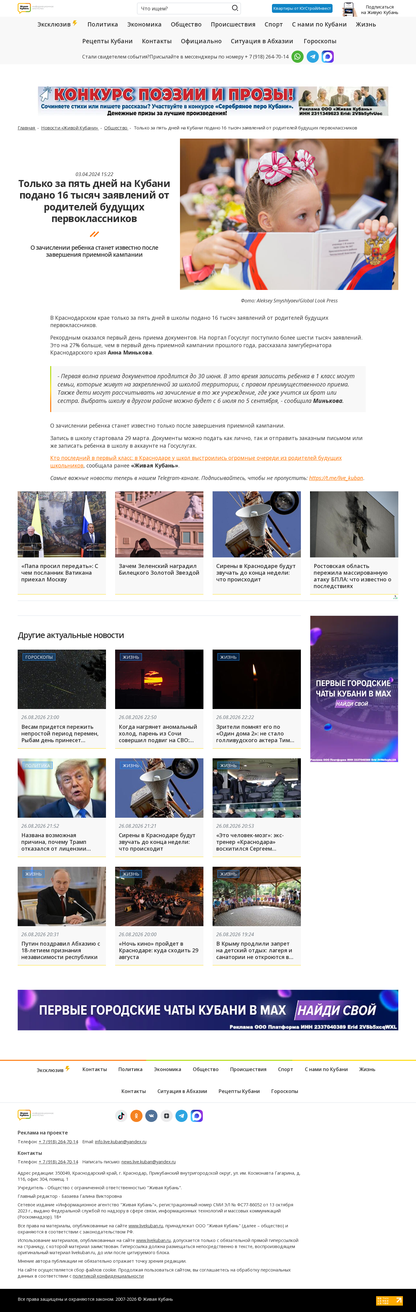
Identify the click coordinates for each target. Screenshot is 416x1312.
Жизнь (366, 24)
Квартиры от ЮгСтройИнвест (302, 8)
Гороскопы (320, 41)
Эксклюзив (54, 24)
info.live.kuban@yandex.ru (120, 1141)
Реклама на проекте (43, 1132)
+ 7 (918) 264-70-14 (58, 1141)
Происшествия (233, 24)
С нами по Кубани (319, 24)
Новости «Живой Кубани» (70, 128)
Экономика (144, 24)
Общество (186, 24)
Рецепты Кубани (107, 41)
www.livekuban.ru (146, 1226)
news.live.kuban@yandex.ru (149, 1162)
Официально (201, 41)
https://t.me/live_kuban (336, 477)
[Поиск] (234, 8)
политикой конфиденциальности (108, 1276)
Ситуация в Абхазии (262, 41)
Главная (27, 128)
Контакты (157, 41)
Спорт (274, 24)
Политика (102, 24)
